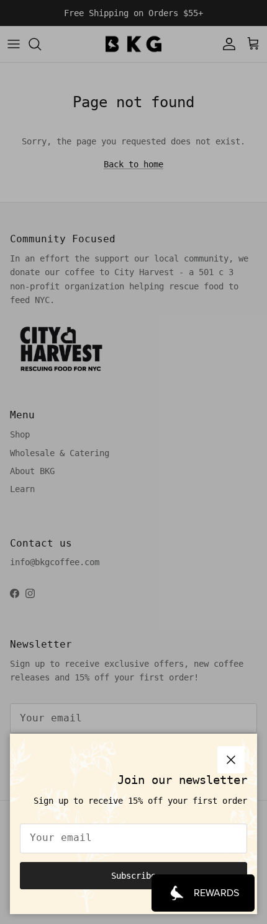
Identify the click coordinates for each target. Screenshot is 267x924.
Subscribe (133, 876)
